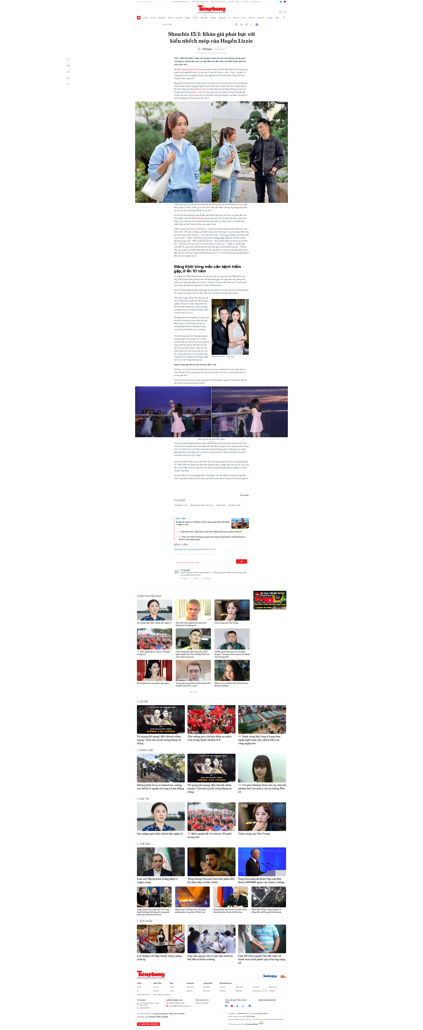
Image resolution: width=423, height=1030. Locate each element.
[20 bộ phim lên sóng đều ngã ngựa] (154, 670)
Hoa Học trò (233, 2)
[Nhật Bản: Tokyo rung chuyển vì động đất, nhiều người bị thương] (268, 897)
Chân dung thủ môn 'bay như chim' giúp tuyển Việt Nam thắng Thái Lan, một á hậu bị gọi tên (193, 654)
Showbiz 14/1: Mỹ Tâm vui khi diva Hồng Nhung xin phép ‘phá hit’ (211, 531)
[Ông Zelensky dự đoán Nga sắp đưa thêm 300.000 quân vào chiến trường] (262, 861)
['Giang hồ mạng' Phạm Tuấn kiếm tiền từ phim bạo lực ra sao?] (193, 670)
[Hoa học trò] (283, 977)
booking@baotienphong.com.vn (180, 1006)
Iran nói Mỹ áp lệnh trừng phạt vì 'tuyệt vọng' (157, 880)
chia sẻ (236, 24)
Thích (185, 578)
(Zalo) (182, 1003)
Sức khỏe (178, 18)
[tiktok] (238, 1006)
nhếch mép (193, 229)
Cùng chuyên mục (149, 596)
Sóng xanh (161, 18)
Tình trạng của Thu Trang (226, 622)
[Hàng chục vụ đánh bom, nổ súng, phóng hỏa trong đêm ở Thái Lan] (192, 897)
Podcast (190, 983)
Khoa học (260, 18)
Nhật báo (157, 983)
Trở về (68, 84)
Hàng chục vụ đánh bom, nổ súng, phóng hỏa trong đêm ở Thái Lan (190, 910)
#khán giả (221, 505)
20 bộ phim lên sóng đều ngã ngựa (153, 683)
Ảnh (171, 983)
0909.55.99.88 (174, 1003)
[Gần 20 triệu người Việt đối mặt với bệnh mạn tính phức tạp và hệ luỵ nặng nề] (262, 939)
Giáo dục (252, 18)
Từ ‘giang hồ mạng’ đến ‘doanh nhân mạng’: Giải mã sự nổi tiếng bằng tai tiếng (159, 740)
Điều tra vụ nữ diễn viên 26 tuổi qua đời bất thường (231, 684)
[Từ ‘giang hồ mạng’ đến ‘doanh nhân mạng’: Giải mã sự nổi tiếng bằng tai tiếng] (161, 719)
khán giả (199, 218)
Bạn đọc (239, 991)
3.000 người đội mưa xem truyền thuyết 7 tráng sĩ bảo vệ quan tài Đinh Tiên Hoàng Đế (232, 654)
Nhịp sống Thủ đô (143, 994)
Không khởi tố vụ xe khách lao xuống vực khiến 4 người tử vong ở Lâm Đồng (160, 786)
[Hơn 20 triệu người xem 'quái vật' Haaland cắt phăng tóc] (193, 610)
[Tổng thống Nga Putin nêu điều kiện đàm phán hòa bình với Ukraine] (230, 897)
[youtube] (284, 2)
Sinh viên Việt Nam (218, 2)
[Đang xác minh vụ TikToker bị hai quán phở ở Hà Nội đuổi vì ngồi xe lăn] (240, 523)
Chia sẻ (68, 65)
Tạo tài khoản (193, 549)
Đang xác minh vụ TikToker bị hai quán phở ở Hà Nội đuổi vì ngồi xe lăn (202, 523)
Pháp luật (204, 18)
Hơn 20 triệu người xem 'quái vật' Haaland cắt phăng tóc (191, 624)
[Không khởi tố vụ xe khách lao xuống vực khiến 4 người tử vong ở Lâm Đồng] (161, 768)
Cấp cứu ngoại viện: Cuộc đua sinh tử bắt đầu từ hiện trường (210, 957)
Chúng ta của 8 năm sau (192, 69)
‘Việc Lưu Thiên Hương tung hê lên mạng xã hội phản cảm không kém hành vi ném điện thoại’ (212, 538)
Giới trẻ (195, 18)
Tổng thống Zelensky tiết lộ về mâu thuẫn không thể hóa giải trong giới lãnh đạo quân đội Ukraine (153, 912)
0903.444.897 (203, 1003)
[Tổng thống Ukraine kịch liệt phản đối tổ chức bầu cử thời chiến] (211, 861)
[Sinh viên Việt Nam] (270, 977)
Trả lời (195, 578)
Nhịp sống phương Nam (161, 994)
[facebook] (280, 2)
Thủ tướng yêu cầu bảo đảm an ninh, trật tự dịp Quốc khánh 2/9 (209, 738)
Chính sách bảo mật (267, 1000)
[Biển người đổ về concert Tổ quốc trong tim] (154, 639)
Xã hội (145, 18)
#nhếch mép (234, 505)
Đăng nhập (178, 549)
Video (277, 18)
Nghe (68, 59)
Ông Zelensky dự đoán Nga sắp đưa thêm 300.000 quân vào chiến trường (261, 880)
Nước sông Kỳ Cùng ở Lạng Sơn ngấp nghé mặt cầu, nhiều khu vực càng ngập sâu (259, 740)
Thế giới (187, 18)
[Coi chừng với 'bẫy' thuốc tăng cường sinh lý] (161, 939)
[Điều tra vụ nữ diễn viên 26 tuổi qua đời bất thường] (232, 670)
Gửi (241, 561)
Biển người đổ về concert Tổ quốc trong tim (153, 652)
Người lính (222, 18)
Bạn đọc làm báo (149, 1024)
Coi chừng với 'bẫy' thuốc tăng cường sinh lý (159, 957)
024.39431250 (144, 1008)
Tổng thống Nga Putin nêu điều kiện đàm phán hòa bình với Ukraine (230, 910)
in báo (246, 24)
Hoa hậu (270, 18)
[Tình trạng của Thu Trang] (232, 610)
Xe (229, 18)
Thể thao (213, 18)
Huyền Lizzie (196, 92)
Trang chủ (138, 17)
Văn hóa (236, 18)
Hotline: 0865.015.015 (180, 2)
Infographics (226, 983)
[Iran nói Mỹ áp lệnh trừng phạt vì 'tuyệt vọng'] (161, 861)
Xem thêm (284, 17)
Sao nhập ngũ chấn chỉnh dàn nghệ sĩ (154, 622)
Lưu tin (68, 72)
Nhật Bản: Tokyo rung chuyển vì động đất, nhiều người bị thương (266, 910)
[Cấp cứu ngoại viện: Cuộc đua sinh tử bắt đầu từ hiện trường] (211, 939)
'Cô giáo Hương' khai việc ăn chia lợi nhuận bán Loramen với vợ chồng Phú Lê (262, 788)
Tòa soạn (245, 2)
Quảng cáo (256, 2)
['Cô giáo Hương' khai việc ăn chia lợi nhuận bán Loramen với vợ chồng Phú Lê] (262, 768)
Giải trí (243, 18)
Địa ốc (170, 18)
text (241, 24)
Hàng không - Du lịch (260, 991)
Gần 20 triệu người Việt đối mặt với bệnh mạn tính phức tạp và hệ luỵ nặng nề (262, 959)
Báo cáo (208, 578)
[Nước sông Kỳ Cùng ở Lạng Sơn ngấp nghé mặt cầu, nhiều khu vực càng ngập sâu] (262, 719)
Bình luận (68, 78)
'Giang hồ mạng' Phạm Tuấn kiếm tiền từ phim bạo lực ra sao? (193, 684)
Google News (257, 24)
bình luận (252, 24)
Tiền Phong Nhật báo (199, 2)
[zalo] (244, 1006)
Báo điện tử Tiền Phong (211, 9)
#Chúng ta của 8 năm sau (202, 505)
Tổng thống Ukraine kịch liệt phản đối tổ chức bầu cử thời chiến (210, 880)
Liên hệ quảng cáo (174, 1000)
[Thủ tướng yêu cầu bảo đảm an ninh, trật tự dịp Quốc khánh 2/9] (211, 719)
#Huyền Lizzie (181, 505)
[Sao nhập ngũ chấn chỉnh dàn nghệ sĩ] (154, 610)
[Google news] (251, 1006)
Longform (207, 983)
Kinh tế (152, 18)
